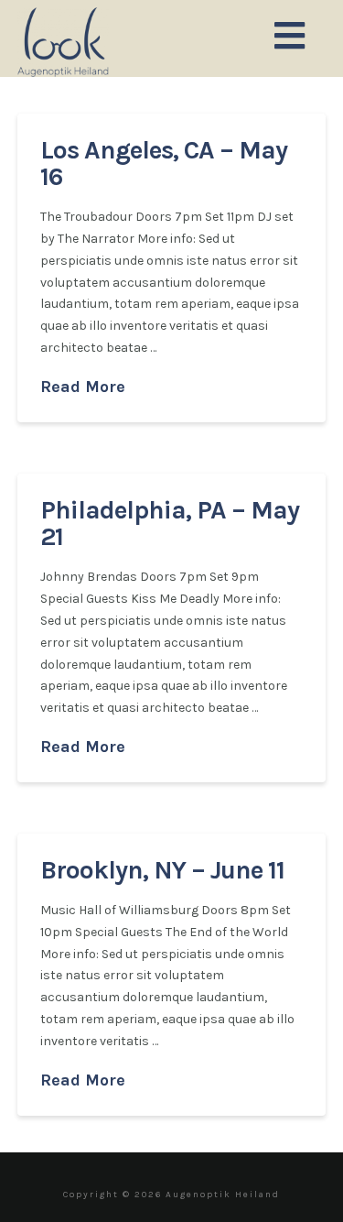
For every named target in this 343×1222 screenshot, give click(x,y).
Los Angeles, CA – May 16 (163, 163)
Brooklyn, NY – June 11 (162, 870)
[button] (289, 37)
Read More (82, 387)
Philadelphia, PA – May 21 (169, 523)
